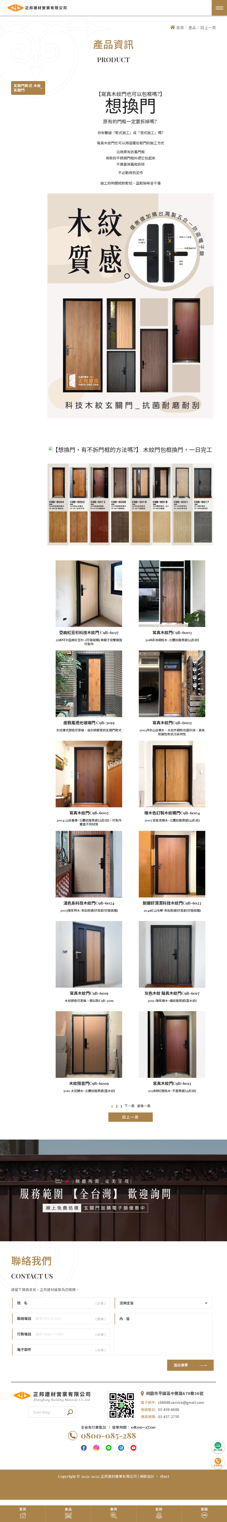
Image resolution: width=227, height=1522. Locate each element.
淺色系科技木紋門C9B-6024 (88, 903)
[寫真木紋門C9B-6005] (89, 774)
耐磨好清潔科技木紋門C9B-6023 (172, 903)
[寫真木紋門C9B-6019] (89, 954)
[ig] (96, 1448)
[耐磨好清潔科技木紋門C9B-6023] (172, 864)
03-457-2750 (168, 1416)
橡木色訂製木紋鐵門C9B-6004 (172, 813)
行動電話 (24, 1334)
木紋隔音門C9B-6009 (89, 1083)
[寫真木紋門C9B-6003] (172, 593)
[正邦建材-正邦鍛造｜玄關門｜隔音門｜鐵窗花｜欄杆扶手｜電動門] (52, 1401)
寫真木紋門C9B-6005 (88, 813)
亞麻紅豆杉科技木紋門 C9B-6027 (89, 632)
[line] (109, 1448)
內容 (126, 1318)
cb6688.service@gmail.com (181, 1402)
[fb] (84, 1448)
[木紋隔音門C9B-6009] (89, 1044)
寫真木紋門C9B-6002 (172, 722)
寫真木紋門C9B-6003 (172, 632)
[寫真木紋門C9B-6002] (172, 684)
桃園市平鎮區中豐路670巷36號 (175, 1393)
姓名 (24, 1303)
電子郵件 (24, 1349)
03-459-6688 (168, 1409)
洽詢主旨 (126, 1303)
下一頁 (129, 1106)
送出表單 (181, 1365)
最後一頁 (144, 1106)
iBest (164, 1476)
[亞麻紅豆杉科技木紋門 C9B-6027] (89, 593)
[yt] (133, 1448)
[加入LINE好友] (121, 1405)
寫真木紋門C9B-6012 (172, 1083)
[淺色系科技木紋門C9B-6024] (89, 864)
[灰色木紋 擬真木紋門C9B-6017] (172, 954)
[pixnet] (121, 1448)
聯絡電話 (24, 1318)
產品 (192, 27)
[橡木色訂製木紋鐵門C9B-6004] (172, 774)
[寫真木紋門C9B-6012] (172, 1044)
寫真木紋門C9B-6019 (89, 993)
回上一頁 (208, 27)
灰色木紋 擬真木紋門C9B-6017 (172, 993)
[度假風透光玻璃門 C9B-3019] (89, 684)
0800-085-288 (108, 1435)
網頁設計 (147, 1476)
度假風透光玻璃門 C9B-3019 (88, 722)
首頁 (180, 27)
